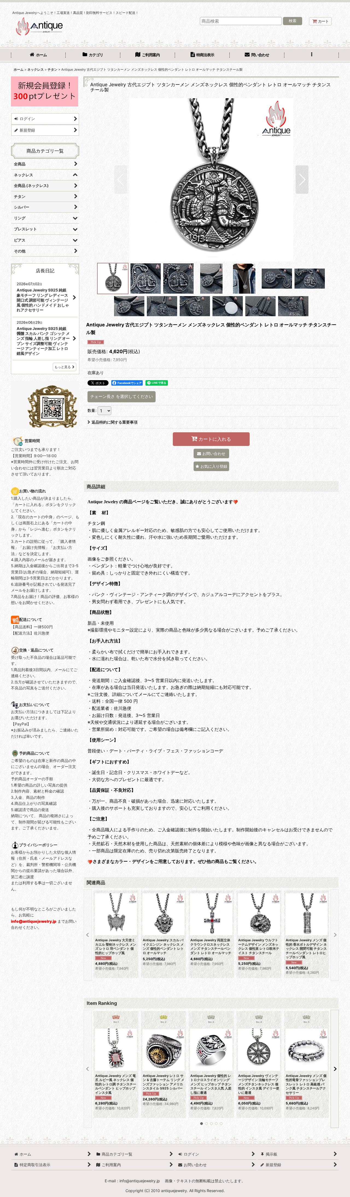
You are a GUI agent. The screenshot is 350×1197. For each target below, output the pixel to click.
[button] (311, 55)
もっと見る (62, 367)
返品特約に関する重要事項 (115, 422)
